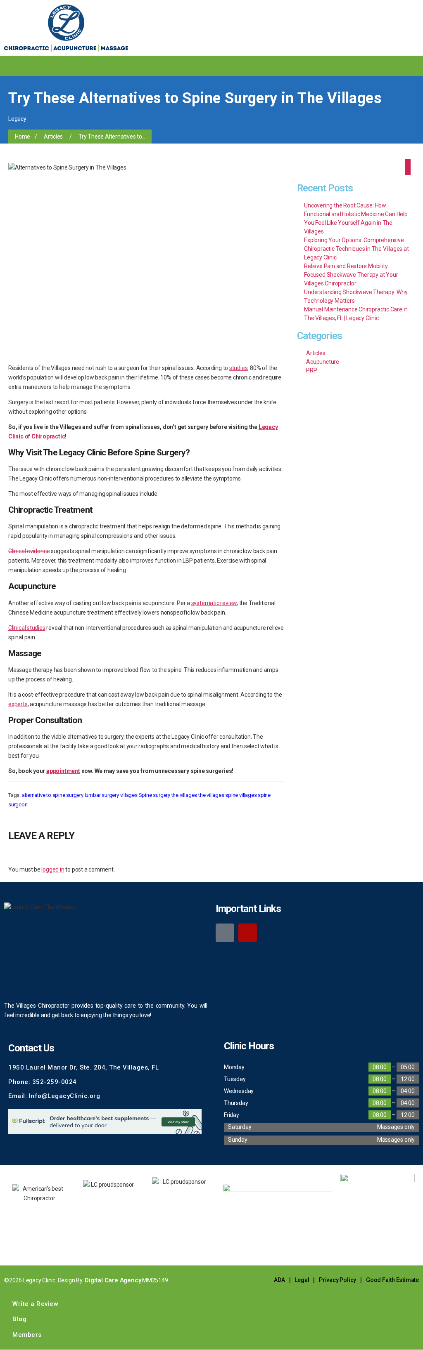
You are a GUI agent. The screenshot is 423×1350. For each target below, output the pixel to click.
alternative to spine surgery (52, 795)
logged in (52, 869)
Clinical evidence (29, 551)
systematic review (214, 603)
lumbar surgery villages (111, 795)
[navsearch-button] (358, 66)
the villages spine (218, 795)
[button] (341, 63)
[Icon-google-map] (225, 933)
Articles (53, 136)
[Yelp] (247, 933)
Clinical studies (26, 627)
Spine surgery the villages (168, 795)
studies (238, 368)
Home (22, 136)
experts (18, 704)
